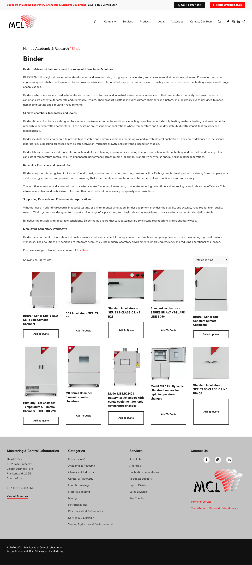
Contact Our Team (201, 21)
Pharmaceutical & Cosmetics (85, 511)
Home (27, 48)
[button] (219, 21)
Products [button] (145, 21)
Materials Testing (79, 492)
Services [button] (128, 21)
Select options (211, 334)
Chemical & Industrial (81, 472)
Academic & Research (52, 48)
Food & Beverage (78, 485)
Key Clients (136, 498)
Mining (72, 498)
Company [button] (110, 21)
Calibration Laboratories (144, 472)
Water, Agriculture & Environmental (90, 524)
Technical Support (140, 479)
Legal (161, 21)
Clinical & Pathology (80, 479)
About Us (135, 459)
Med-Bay (58, 551)
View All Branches (17, 496)
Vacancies (177, 21)
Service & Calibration (81, 518)
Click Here (81, 250)
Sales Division (138, 492)
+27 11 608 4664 (191, 5)
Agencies (135, 466)
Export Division (138, 485)
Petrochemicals (77, 505)
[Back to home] (23, 21)
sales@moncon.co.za (229, 5)
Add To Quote (41, 334)
